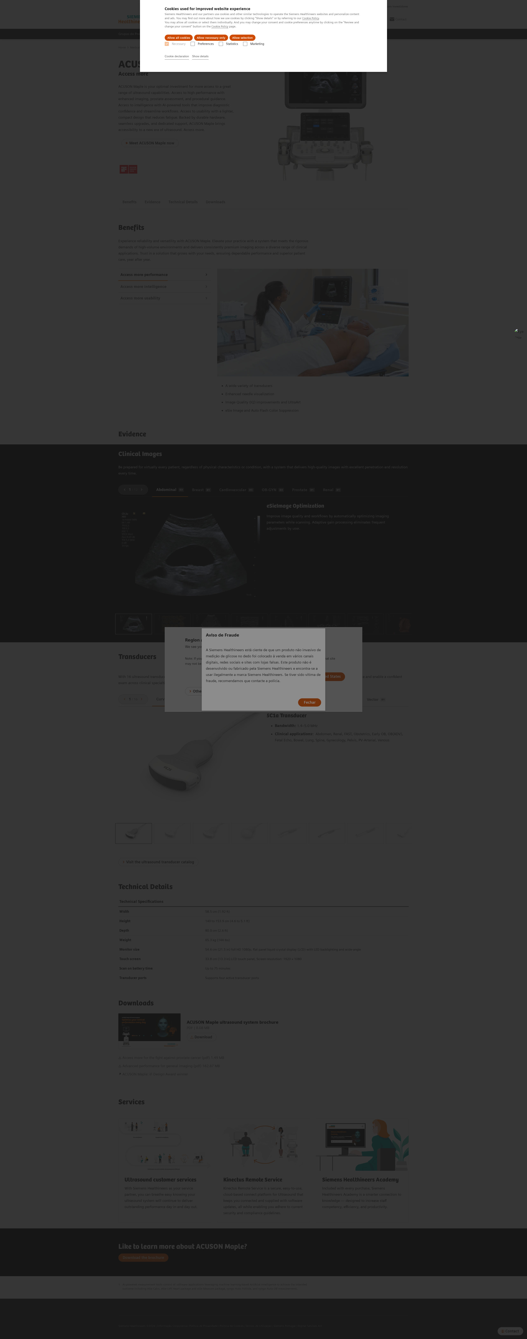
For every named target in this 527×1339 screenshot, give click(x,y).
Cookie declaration (177, 56)
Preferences (206, 44)
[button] (519, 333)
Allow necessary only (211, 37)
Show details (200, 56)
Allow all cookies (178, 37)
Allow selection (242, 37)
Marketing (257, 44)
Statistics (232, 44)
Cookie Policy (310, 18)
